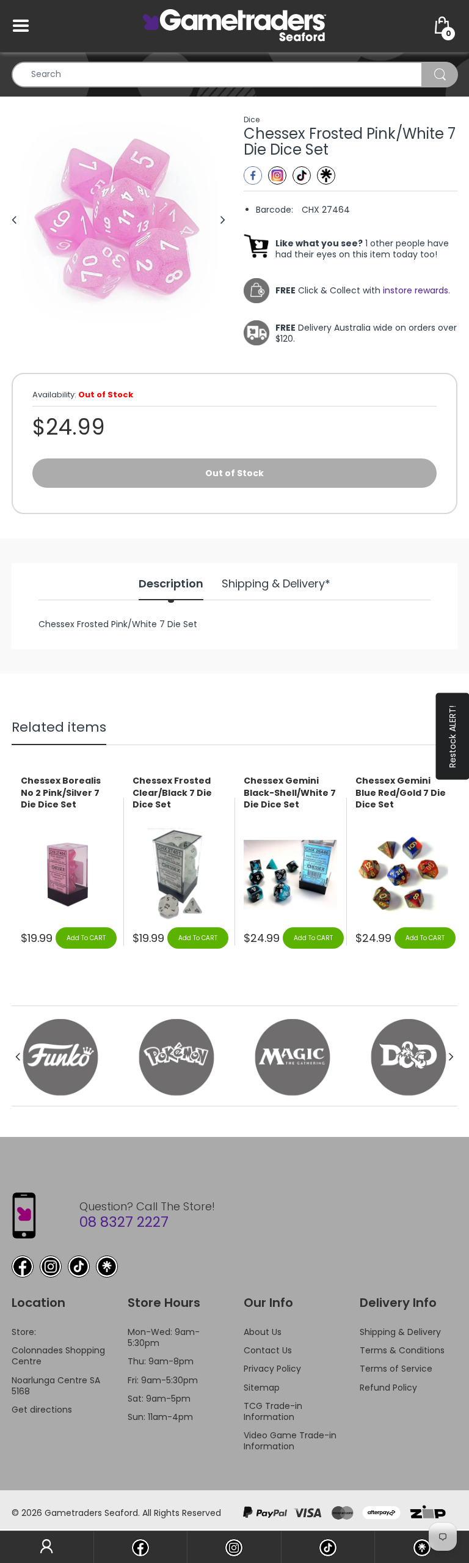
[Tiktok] (302, 175)
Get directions (42, 1409)
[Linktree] (326, 175)
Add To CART (86, 938)
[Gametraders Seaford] (234, 25)
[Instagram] (277, 175)
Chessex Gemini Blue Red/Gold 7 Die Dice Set (400, 793)
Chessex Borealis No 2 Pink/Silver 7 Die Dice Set (61, 793)
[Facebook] (253, 175)
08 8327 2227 (124, 1222)
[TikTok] (79, 1267)
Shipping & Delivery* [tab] (276, 583)
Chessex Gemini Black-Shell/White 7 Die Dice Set (290, 793)
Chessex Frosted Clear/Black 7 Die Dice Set (172, 793)
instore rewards (415, 290)
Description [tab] (171, 583)
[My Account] (46, 1547)
